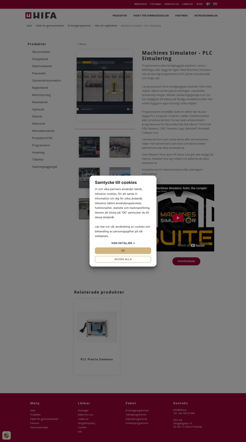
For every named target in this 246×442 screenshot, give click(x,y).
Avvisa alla (123, 259)
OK (123, 250)
